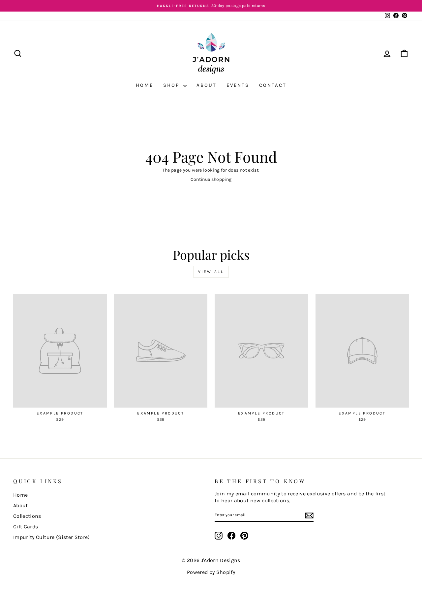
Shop (172, 85)
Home (144, 85)
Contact (272, 85)
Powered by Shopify (211, 572)
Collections (27, 516)
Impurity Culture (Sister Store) (51, 537)
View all (211, 271)
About (206, 85)
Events (237, 85)
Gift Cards (25, 526)
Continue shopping (211, 179)
